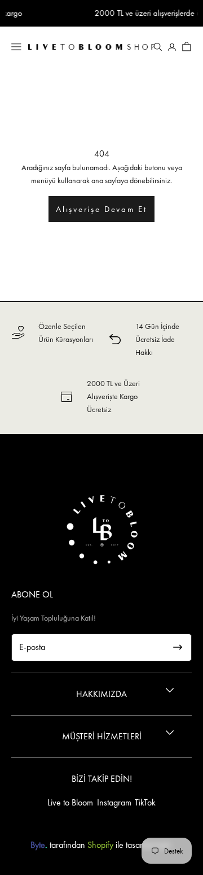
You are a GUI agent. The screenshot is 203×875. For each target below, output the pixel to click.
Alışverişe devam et (101, 209)
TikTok (145, 802)
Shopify (100, 845)
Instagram (114, 802)
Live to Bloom (70, 802)
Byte (37, 845)
